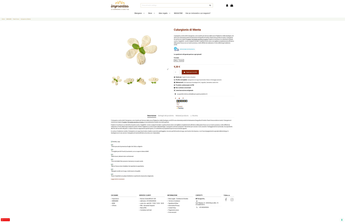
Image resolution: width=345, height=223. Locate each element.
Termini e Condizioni (174, 201)
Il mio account (172, 212)
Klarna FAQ (143, 208)
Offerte (114, 205)
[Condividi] (175, 98)
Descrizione (151, 116)
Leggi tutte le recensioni (117, 179)
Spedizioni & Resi (173, 203)
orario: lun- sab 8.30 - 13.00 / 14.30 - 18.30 (152, 203)
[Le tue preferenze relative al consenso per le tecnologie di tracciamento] (342, 220)
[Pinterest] (183, 98)
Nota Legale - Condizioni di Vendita (178, 198)
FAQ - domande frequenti (147, 205)
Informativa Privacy (174, 205)
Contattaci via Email (145, 210)
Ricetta (195, 116)
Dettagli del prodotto (166, 116)
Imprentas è (115, 198)
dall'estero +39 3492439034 (148, 201)
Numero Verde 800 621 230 (148, 198)
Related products (182, 116)
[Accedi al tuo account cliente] (227, 5)
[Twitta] (179, 98)
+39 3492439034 (204, 207)
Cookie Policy (172, 208)
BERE (113, 203)
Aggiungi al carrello (191, 72)
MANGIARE (115, 201)
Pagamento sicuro (173, 210)
